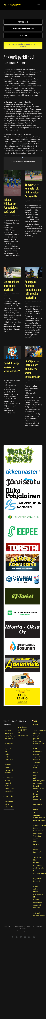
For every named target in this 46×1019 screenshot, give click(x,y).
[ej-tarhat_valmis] (22, 588)
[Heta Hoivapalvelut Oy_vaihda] (22, 605)
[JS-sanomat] (23, 500)
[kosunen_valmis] (22, 639)
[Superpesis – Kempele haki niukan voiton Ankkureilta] (33, 175)
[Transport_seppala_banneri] (23, 513)
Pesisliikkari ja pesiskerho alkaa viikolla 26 (12, 367)
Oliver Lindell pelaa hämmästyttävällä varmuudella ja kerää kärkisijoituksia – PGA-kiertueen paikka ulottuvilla (37, 785)
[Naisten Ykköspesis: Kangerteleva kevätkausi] (12, 183)
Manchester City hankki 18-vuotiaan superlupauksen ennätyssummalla (37, 812)
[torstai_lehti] (23, 543)
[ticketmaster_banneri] (23, 468)
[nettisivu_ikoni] (19, 447)
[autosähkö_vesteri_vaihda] (22, 571)
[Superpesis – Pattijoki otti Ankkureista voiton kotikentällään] (33, 351)
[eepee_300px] (23, 524)
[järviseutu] (23, 479)
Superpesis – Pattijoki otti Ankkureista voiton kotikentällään (32, 369)
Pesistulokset (23, 735)
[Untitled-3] (13, 3)
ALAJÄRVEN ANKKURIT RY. (22, 730)
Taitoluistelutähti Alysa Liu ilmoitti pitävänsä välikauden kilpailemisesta (37, 737)
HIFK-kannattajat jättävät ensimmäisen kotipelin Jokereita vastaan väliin (37, 758)
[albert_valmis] (22, 555)
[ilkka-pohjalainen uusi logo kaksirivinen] (23, 489)
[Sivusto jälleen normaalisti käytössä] (12, 272)
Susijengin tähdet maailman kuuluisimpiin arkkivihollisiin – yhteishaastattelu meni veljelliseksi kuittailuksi (37, 869)
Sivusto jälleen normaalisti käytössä (11, 285)
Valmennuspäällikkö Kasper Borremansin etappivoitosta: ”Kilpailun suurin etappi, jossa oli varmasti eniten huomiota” (37, 838)
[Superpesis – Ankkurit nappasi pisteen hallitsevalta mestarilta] (33, 272)
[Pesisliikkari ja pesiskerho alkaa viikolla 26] (12, 352)
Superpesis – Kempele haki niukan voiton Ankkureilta (32, 190)
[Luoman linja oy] (22, 672)
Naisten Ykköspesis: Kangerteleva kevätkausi (11, 205)
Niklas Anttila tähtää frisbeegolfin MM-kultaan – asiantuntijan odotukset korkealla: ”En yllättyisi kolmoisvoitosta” (37, 901)
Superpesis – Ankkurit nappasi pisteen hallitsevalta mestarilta (33, 289)
